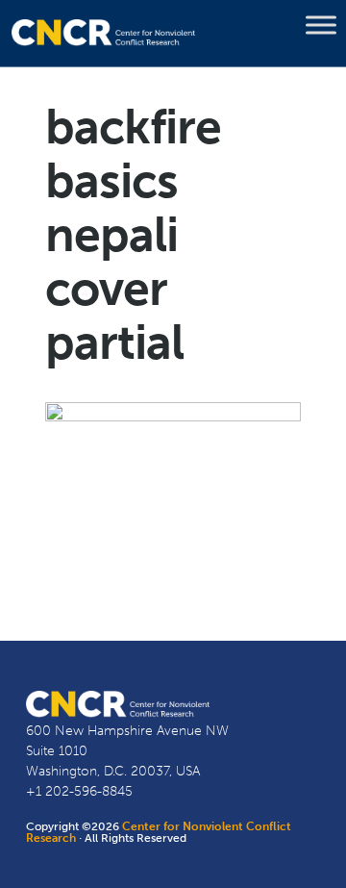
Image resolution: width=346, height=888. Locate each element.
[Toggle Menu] (321, 25)
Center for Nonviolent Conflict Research (158, 832)
